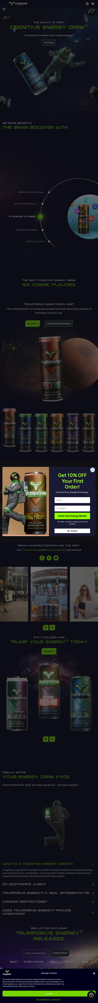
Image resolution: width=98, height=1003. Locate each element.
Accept (49, 993)
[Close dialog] (92, 470)
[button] (94, 973)
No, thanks (72, 531)
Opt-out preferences (43, 999)
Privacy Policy (56, 999)
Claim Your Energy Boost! (72, 515)
